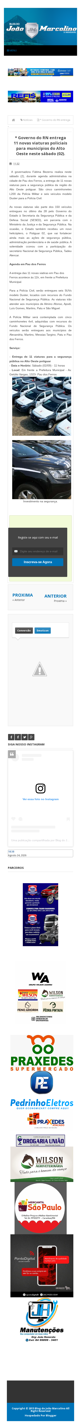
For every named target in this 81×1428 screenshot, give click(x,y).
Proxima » (60, 601)
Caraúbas (14, 859)
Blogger (51, 1415)
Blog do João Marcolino (50, 1408)
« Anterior (18, 600)
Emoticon (43, 630)
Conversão (24, 630)
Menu (13, 50)
